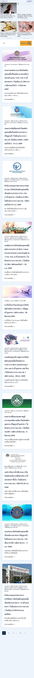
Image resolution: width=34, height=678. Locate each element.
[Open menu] (4, 43)
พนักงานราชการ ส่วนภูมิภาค (16, 238)
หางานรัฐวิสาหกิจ (18, 466)
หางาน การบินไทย (14, 300)
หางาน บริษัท (23, 300)
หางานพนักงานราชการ (15, 180)
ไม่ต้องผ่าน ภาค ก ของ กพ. (10, 181)
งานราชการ (7, 64)
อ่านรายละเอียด (9, 99)
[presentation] (17, 56)
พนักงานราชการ (15, 121)
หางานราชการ (14, 64)
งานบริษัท (6, 300)
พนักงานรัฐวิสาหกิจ (8, 466)
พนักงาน (13, 410)
